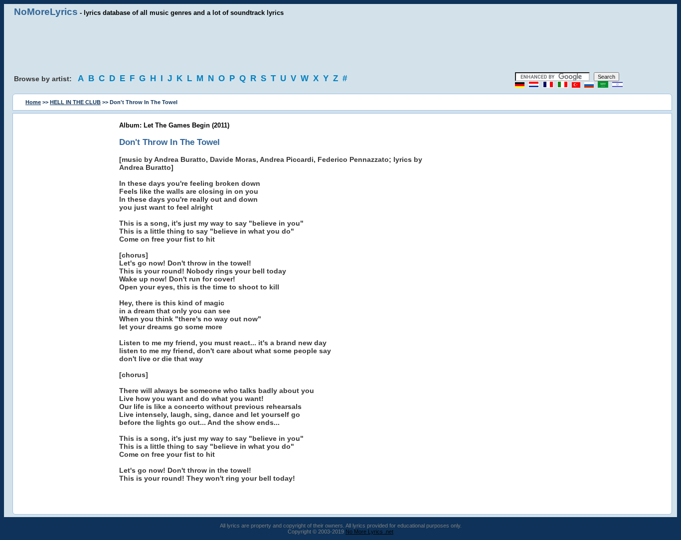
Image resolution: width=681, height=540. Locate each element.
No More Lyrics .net (369, 532)
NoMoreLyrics (46, 11)
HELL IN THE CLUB (75, 102)
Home (33, 102)
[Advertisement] (340, 44)
